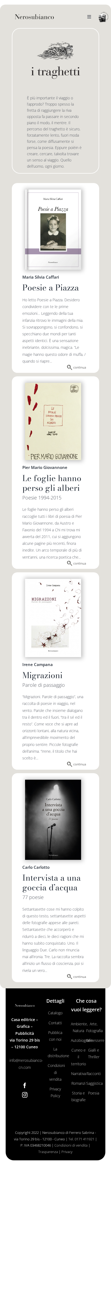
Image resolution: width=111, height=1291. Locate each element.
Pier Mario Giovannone (44, 467)
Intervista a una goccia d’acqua (51, 882)
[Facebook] (25, 1085)
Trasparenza (48, 1151)
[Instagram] (25, 1095)
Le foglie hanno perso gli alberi (51, 483)
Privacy (66, 1151)
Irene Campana (37, 664)
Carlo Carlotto (36, 867)
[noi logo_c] (103, 17)
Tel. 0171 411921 (81, 1139)
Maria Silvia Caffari (40, 277)
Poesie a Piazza (50, 287)
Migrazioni (42, 675)
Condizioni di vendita (71, 1145)
